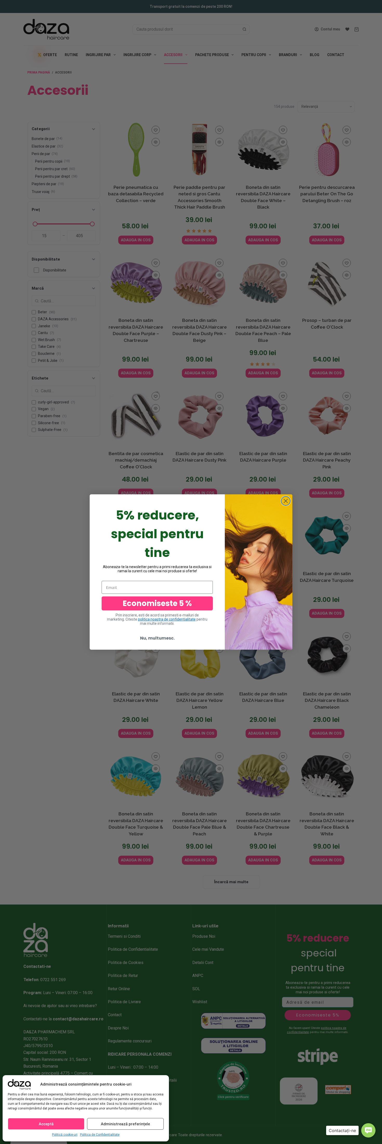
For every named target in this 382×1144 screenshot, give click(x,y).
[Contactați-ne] (368, 1130)
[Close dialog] (285, 501)
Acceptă (46, 1124)
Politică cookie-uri (64, 1134)
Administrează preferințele (125, 1124)
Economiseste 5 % (157, 603)
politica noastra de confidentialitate (167, 619)
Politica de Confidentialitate (100, 1134)
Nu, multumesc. (157, 638)
